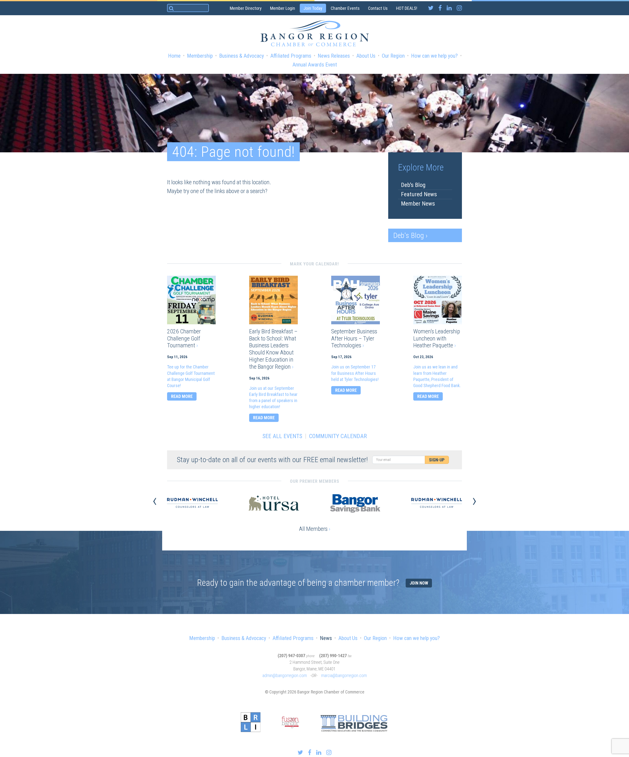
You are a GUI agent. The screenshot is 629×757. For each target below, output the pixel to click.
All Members (314, 528)
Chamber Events (345, 8)
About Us (365, 56)
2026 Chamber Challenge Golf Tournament (184, 338)
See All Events (282, 436)
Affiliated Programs (290, 56)
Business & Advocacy (241, 56)
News (326, 638)
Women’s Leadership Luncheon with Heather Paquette (436, 338)
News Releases (334, 56)
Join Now (419, 583)
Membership (200, 56)
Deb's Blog (413, 185)
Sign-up (436, 459)
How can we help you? (434, 56)
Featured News (419, 194)
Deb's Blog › (410, 235)
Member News (418, 203)
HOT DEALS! (406, 8)
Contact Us (378, 8)
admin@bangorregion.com (284, 675)
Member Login (282, 8)
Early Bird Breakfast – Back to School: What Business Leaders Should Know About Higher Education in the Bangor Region (273, 349)
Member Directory (246, 8)
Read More (182, 396)
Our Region (393, 56)
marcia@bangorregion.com (344, 675)
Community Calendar (338, 436)
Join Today (312, 8)
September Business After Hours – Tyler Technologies (354, 338)
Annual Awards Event (314, 65)
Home (174, 56)
